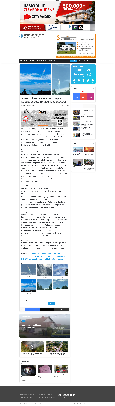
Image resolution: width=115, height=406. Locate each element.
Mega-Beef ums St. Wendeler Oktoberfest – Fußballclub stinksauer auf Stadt (86, 112)
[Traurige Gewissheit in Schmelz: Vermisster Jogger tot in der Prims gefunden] (76, 135)
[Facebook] (32, 309)
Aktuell (24, 321)
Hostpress (42, 403)
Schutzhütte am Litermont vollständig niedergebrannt (88, 154)
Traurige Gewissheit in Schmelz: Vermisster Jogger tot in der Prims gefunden (87, 134)
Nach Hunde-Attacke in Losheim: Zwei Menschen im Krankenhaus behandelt (28, 377)
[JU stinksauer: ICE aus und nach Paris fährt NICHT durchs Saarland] (89, 161)
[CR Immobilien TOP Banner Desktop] (57, 16)
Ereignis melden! (42, 60)
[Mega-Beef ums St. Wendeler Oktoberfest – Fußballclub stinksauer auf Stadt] (76, 112)
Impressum (88, 403)
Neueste (89, 106)
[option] (44, 326)
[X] (47, 309)
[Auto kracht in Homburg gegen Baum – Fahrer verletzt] (76, 118)
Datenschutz (93, 403)
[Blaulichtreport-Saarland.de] (31, 36)
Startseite (83, 403)
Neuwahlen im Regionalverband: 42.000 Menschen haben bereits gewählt (44, 375)
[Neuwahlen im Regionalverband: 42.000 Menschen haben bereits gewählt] (45, 369)
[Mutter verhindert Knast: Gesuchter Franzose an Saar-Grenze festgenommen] (76, 129)
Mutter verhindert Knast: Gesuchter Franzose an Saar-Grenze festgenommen (34, 326)
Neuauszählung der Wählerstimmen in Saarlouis (77, 154)
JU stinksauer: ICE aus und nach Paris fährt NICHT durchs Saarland (89, 167)
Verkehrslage (51, 60)
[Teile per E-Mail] (61, 309)
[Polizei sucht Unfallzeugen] (78, 162)
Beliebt (77, 106)
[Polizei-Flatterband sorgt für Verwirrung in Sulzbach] (61, 369)
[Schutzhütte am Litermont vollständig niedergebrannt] (89, 149)
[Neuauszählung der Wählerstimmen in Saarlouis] (78, 149)
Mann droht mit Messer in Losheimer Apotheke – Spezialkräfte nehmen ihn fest (87, 123)
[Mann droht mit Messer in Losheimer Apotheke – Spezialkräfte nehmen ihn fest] (76, 123)
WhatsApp (74, 60)
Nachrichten (24, 60)
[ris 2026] (44, 126)
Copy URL (51, 303)
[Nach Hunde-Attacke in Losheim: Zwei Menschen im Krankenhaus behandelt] (28, 370)
